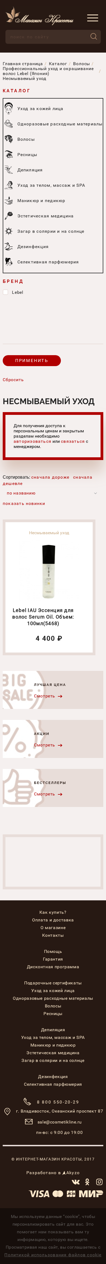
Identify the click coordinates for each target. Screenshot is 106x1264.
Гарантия (53, 959)
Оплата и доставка (53, 920)
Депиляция (53, 1029)
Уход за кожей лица (53, 990)
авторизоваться (32, 441)
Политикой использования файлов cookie (52, 1254)
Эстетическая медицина (52, 1052)
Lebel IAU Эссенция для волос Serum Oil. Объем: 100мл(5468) (43, 616)
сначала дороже (50, 477)
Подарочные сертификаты (53, 983)
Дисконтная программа (53, 966)
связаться (73, 441)
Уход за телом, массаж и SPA (53, 1037)
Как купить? (52, 912)
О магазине (53, 927)
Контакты (53, 935)
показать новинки (24, 503)
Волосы (53, 1006)
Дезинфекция (53, 1076)
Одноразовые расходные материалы (53, 998)
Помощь (53, 951)
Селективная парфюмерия (53, 1084)
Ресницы (52, 1013)
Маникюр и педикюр (53, 1045)
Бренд (13, 281)
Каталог (16, 90)
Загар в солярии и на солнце (52, 1060)
